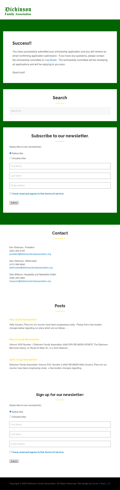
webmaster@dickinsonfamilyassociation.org (31, 267)
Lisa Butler (51, 60)
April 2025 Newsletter (23, 359)
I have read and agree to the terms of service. (38, 193)
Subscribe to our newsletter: (25, 146)
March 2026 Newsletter (24, 339)
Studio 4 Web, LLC (101, 483)
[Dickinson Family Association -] (45, 11)
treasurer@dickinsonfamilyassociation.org (30, 281)
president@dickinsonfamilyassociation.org (30, 254)
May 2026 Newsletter (23, 319)
